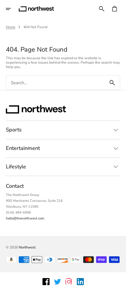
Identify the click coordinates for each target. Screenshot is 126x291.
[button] (12, 8)
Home (10, 27)
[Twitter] (57, 281)
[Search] (112, 82)
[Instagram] (68, 281)
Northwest (27, 247)
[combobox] (55, 83)
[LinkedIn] (80, 281)
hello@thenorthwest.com (25, 218)
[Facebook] (46, 281)
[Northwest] (36, 9)
